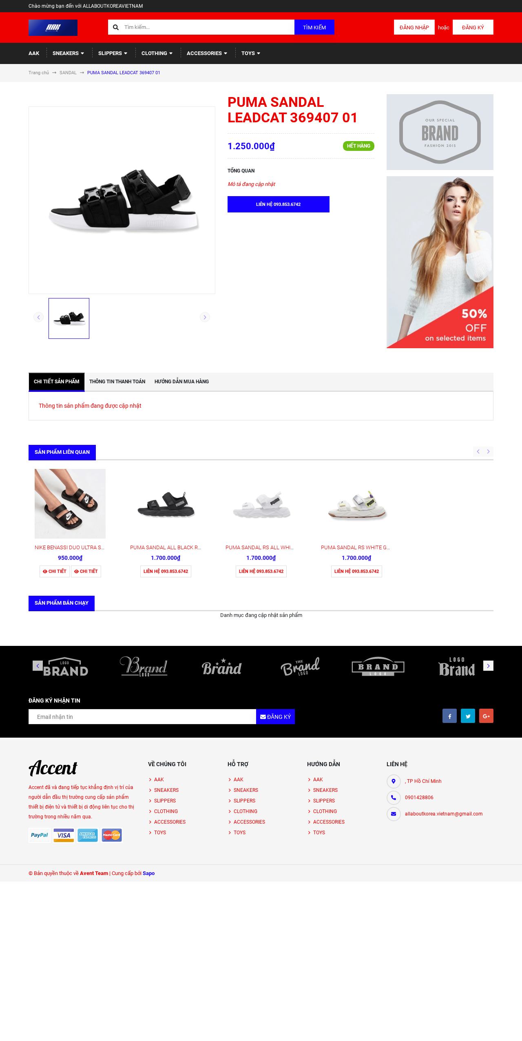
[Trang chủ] (53, 27)
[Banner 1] (440, 132)
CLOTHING (155, 53)
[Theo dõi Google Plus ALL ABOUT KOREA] (486, 716)
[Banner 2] (440, 262)
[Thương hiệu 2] (144, 666)
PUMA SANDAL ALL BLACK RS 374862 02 (178, 547)
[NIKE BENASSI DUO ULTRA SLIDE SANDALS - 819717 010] (70, 504)
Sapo (149, 873)
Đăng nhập (414, 27)
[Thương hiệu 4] (300, 666)
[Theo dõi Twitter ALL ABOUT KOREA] (468, 716)
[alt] (456, 666)
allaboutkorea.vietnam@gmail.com (444, 814)
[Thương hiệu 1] (66, 666)
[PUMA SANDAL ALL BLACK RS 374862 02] (165, 504)
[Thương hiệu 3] (222, 666)
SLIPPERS (110, 53)
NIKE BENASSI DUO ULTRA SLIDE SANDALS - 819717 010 (101, 547)
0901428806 (419, 797)
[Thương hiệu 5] (378, 666)
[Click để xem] (122, 200)
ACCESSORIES (205, 53)
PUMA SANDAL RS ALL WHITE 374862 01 (274, 547)
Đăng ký (473, 27)
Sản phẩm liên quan (62, 452)
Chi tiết (56, 571)
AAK (34, 53)
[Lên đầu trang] (491, 1026)
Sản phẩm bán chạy (61, 603)
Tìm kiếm (314, 27)
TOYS (248, 53)
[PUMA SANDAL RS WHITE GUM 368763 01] (356, 504)
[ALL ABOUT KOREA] (53, 768)
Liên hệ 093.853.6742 (166, 571)
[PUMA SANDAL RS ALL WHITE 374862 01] (261, 504)
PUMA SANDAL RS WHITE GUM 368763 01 (370, 547)
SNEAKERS (66, 53)
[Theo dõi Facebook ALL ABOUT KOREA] (449, 716)
